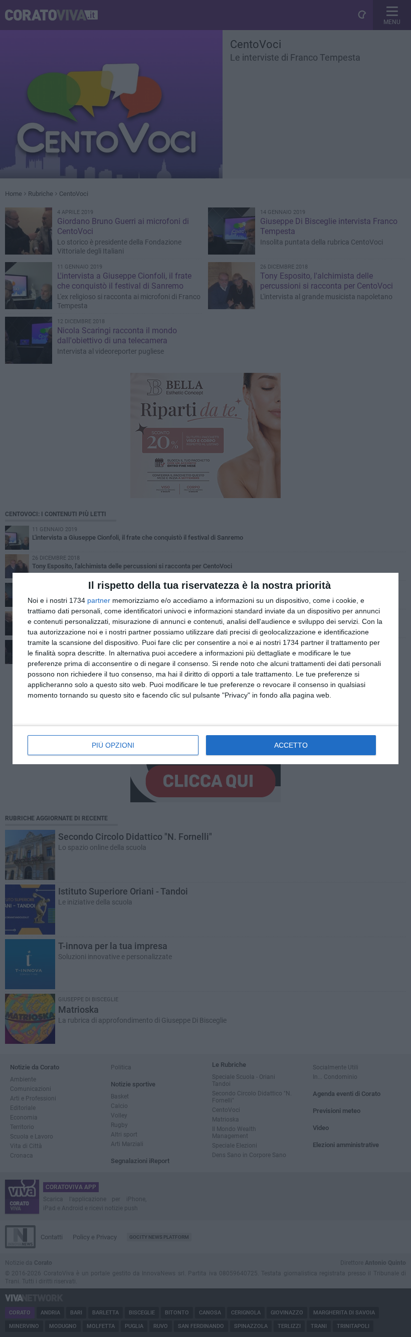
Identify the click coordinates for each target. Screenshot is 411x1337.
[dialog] (205, 668)
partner (98, 600)
